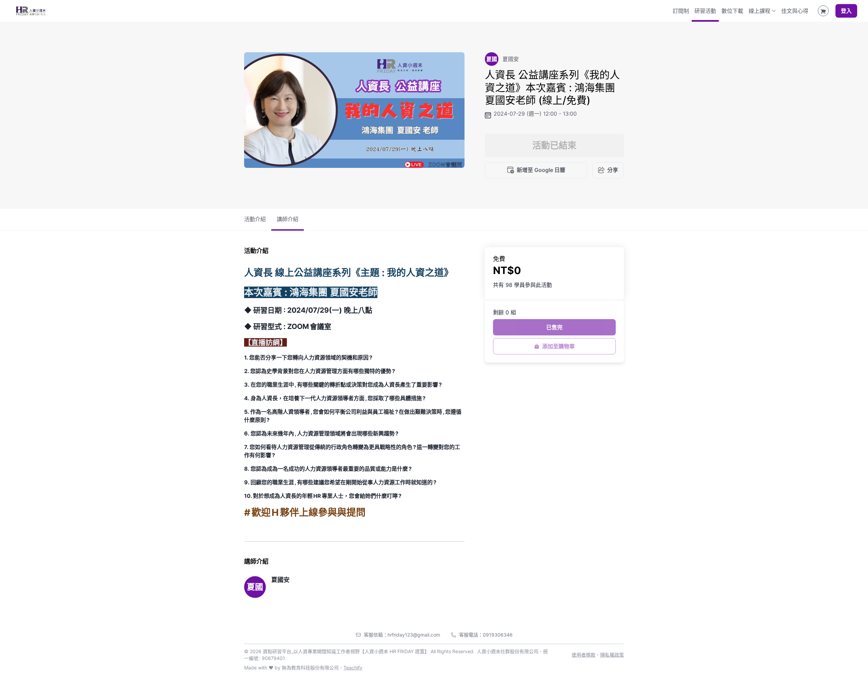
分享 (612, 170)
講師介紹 (287, 219)
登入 (846, 10)
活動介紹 (255, 219)
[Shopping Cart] (823, 10)
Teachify (352, 667)
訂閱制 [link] (681, 10)
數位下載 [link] (732, 10)
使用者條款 (583, 655)
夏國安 (280, 579)
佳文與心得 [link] (794, 10)
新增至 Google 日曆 (541, 170)
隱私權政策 (612, 655)
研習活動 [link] (705, 10)
